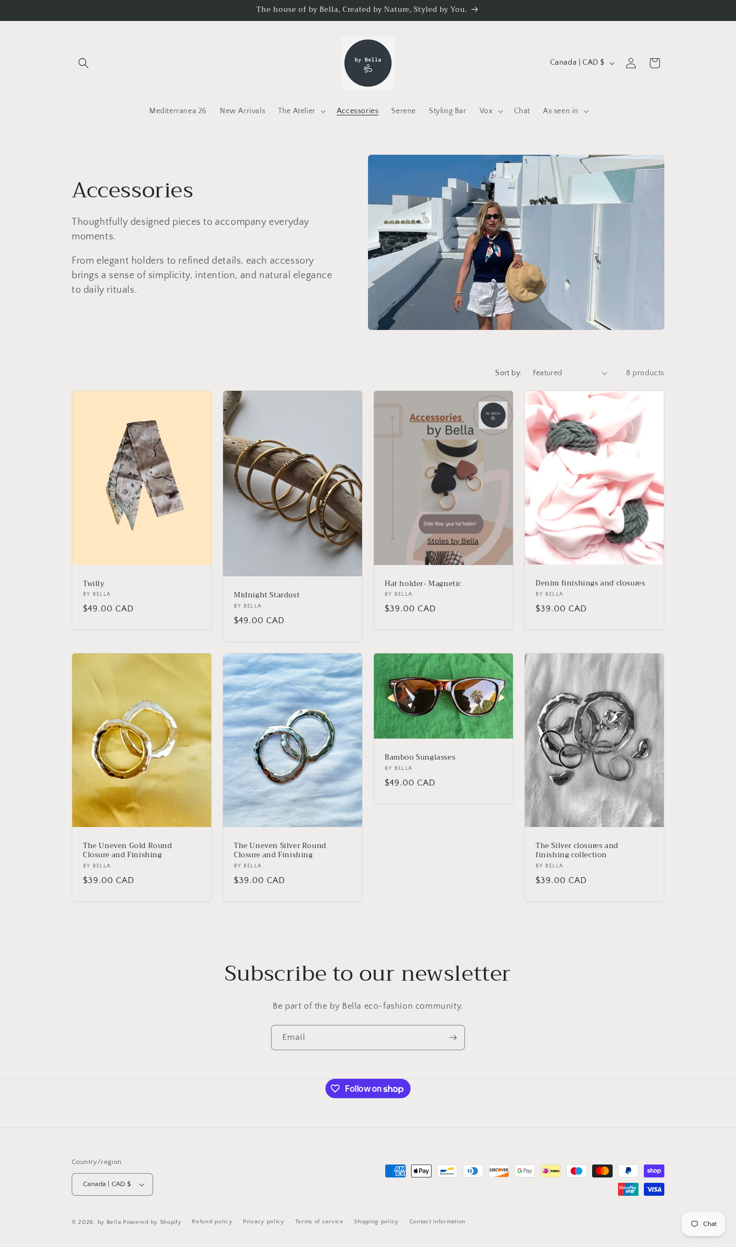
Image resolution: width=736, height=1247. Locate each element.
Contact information (437, 1221)
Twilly (94, 583)
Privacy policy (263, 1221)
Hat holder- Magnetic (423, 583)
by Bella (109, 1222)
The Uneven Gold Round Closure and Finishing (127, 851)
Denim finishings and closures (590, 583)
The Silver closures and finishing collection (577, 851)
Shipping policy (376, 1221)
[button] (83, 63)
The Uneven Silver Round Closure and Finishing (280, 851)
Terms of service (319, 1221)
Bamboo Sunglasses (420, 757)
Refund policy (212, 1221)
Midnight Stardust (267, 595)
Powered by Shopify (152, 1222)
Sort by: (508, 373)
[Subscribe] (452, 1037)
